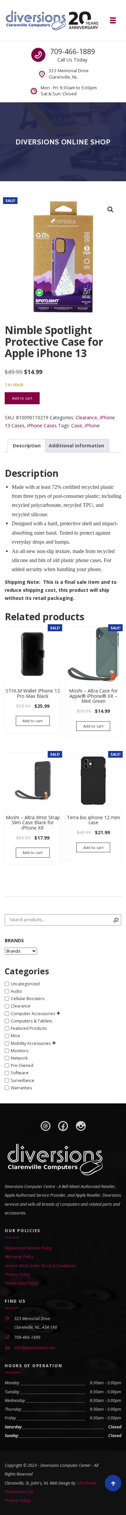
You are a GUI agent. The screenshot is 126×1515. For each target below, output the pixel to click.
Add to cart (22, 398)
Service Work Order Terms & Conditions (40, 1266)
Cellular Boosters (27, 998)
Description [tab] (27, 445)
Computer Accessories (33, 1013)
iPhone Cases (42, 425)
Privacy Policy (17, 1274)
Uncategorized (25, 984)
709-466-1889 (72, 51)
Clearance (86, 417)
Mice (15, 1036)
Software (20, 1073)
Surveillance (22, 1080)
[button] (110, 210)
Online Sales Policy (21, 1283)
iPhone (92, 425)
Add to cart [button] (33, 720)
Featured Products (29, 1028)
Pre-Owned (22, 1065)
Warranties (21, 1088)
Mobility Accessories (31, 1043)
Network (19, 1058)
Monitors (19, 1051)
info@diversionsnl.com (34, 1347)
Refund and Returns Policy (28, 1248)
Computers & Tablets (31, 1021)
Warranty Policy (19, 1257)
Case (76, 425)
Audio (16, 991)
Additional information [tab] (76, 445)
